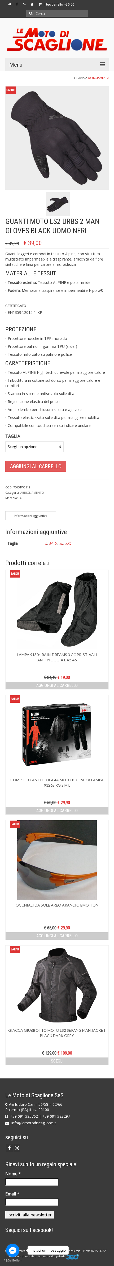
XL (61, 543)
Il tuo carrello (58, 4)
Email (12, 1194)
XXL (68, 543)
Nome (13, 1174)
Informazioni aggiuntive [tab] (30, 516)
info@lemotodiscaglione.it (33, 1122)
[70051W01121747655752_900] (58, 203)
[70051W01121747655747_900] (57, 137)
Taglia (12, 436)
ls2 (20, 498)
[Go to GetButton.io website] (12, 1260)
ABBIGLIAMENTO (98, 78)
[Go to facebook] (12, 1250)
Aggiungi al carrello (36, 466)
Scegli (57, 1061)
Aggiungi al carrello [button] (57, 685)
